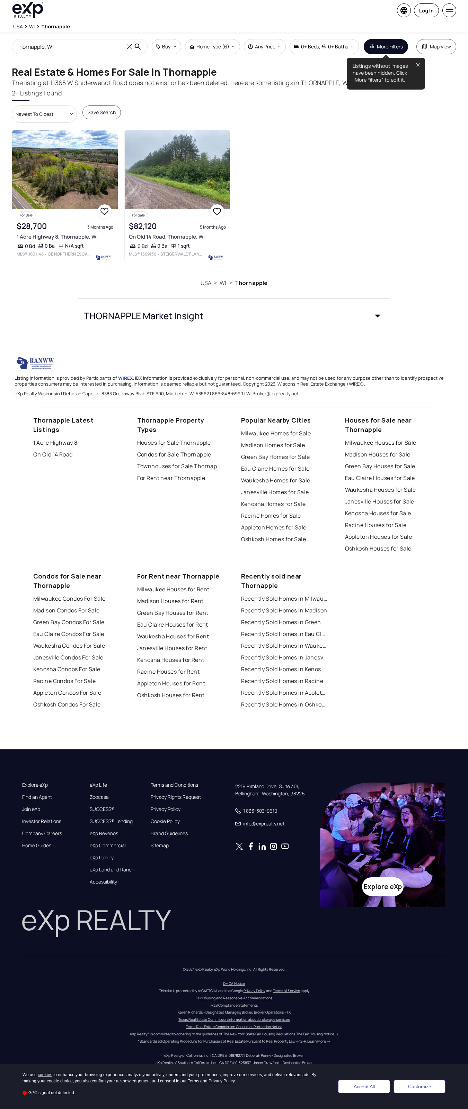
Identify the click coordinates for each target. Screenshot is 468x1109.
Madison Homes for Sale (273, 445)
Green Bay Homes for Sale (275, 457)
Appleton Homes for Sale (274, 527)
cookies (45, 1074)
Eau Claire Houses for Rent (172, 624)
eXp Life (98, 785)
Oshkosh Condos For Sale (67, 704)
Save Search (102, 112)
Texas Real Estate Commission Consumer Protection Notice (234, 1026)
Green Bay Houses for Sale (380, 466)
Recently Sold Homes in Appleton (284, 692)
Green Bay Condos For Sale (69, 622)
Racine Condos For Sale (64, 681)
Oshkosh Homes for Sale (273, 539)
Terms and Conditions (174, 785)
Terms (193, 1081)
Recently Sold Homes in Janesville (284, 657)
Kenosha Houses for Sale (378, 513)
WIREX (125, 378)
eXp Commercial (108, 845)
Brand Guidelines (169, 833)
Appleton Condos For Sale (67, 692)
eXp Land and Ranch (112, 869)
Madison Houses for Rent (170, 601)
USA (206, 283)
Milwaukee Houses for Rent (173, 589)
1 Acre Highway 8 (55, 442)
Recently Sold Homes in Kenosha (284, 669)
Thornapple (251, 283)
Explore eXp (35, 785)
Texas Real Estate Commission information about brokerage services (234, 1019)
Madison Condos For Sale (66, 610)
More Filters (390, 46)
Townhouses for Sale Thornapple (180, 466)
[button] (234, 316)
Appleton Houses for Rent (171, 683)
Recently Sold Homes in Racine (282, 681)
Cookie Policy (165, 821)
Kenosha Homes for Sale (273, 504)
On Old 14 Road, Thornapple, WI (167, 236)
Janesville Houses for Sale (379, 501)
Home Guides (36, 845)
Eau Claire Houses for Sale (380, 478)
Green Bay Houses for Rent (173, 613)
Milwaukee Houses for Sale (380, 442)
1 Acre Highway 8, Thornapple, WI (57, 236)
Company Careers (42, 833)
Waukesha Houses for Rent (173, 636)
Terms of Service (286, 990)
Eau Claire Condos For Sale (68, 634)
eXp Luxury (102, 857)
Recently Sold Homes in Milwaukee (284, 598)
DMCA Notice (234, 983)
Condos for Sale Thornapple (174, 454)
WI (223, 283)
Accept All (364, 1086)
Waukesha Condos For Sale (69, 645)
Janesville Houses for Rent (172, 648)
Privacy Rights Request (176, 797)
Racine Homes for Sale (271, 515)
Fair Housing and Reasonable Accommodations (234, 998)
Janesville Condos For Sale (68, 657)
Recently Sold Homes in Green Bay (284, 622)
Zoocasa (99, 797)
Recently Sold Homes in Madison (284, 610)
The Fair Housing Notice (315, 1034)
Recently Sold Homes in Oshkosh (284, 704)
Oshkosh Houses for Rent (171, 695)
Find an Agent (37, 797)
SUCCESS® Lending (111, 821)
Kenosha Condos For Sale (66, 669)
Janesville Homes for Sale (275, 492)
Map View (440, 46)
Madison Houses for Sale (377, 454)
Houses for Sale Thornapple (174, 442)
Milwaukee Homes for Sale (276, 433)
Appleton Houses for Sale (378, 536)
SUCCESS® (102, 809)
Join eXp (31, 809)
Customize (419, 1086)
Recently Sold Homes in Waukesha (284, 645)
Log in (426, 10)
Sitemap (160, 845)
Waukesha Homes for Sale (275, 480)
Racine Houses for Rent (168, 671)
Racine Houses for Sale (376, 525)
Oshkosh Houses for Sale (378, 548)
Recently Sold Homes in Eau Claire (284, 634)
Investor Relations (41, 821)
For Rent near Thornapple (171, 478)
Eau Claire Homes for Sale (275, 468)
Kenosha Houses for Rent (170, 660)
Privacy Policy (165, 809)
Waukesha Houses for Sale (380, 489)
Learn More (316, 1041)
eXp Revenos (104, 833)
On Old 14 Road (53, 454)
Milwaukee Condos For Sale (69, 598)
